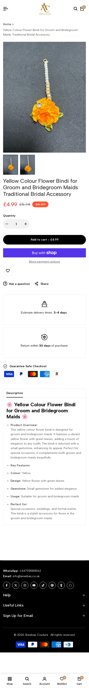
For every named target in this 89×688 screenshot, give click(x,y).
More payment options (44, 261)
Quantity (9, 215)
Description (14, 393)
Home (7, 24)
